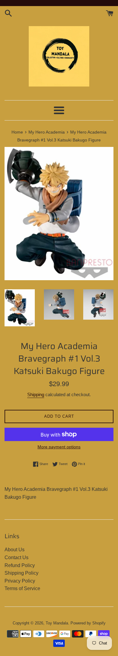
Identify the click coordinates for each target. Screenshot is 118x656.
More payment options (59, 446)
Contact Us (16, 557)
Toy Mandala (57, 623)
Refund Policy (20, 565)
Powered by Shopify (88, 623)
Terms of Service (22, 588)
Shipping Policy (21, 573)
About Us (15, 549)
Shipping (35, 394)
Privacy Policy (20, 580)
